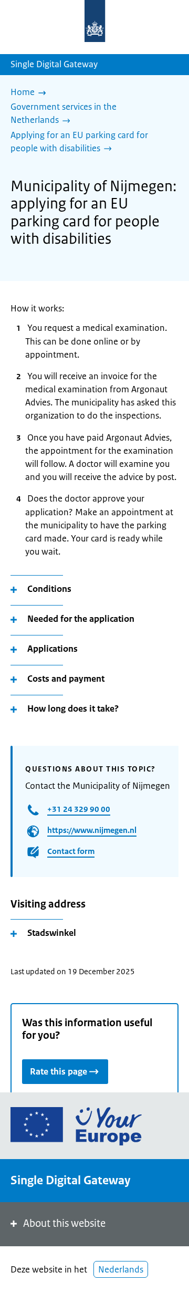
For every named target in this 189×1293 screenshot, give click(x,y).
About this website (64, 1223)
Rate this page (58, 1071)
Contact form (70, 851)
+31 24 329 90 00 (78, 809)
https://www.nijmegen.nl (91, 830)
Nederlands (120, 1269)
